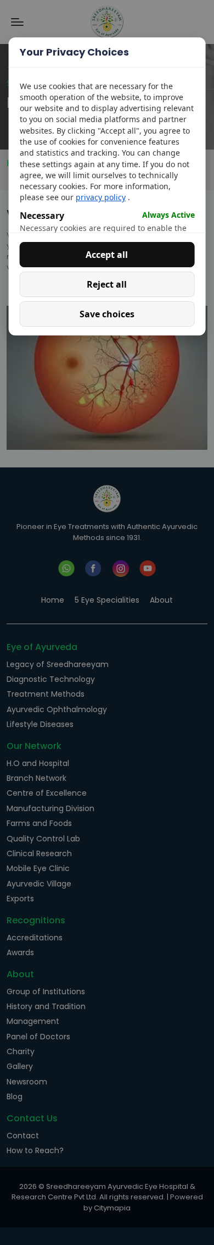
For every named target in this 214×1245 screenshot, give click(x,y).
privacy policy (101, 197)
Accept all (107, 255)
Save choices (107, 314)
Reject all (107, 284)
